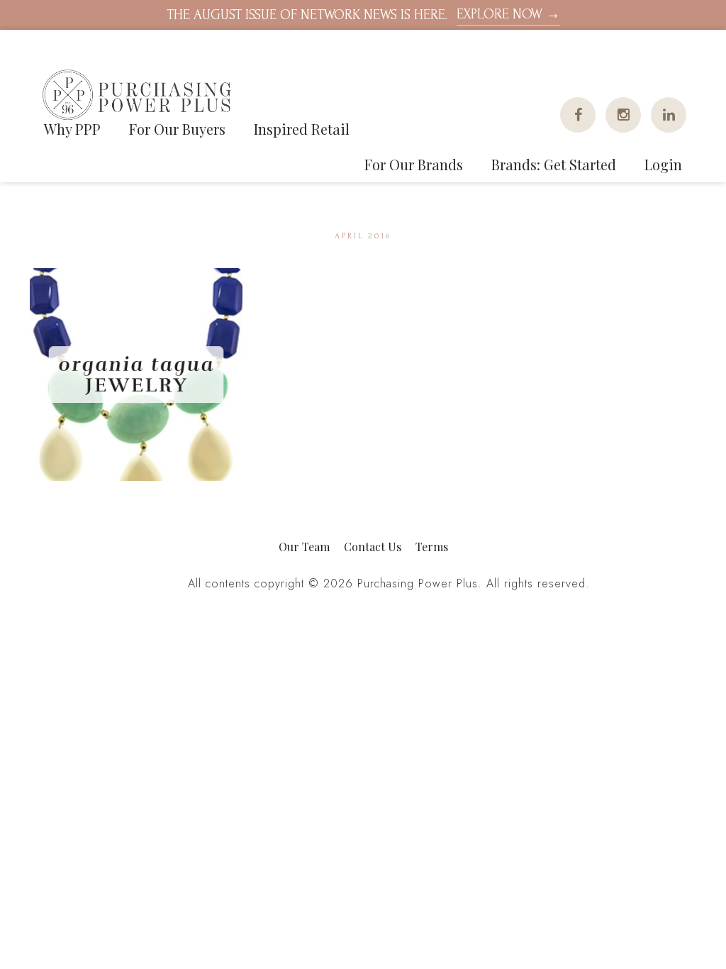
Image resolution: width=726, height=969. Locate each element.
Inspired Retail (302, 128)
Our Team (304, 546)
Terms (431, 546)
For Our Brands (413, 164)
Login (663, 164)
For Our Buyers (177, 128)
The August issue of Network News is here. (363, 14)
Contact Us (372, 546)
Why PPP (72, 128)
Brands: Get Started (553, 164)
